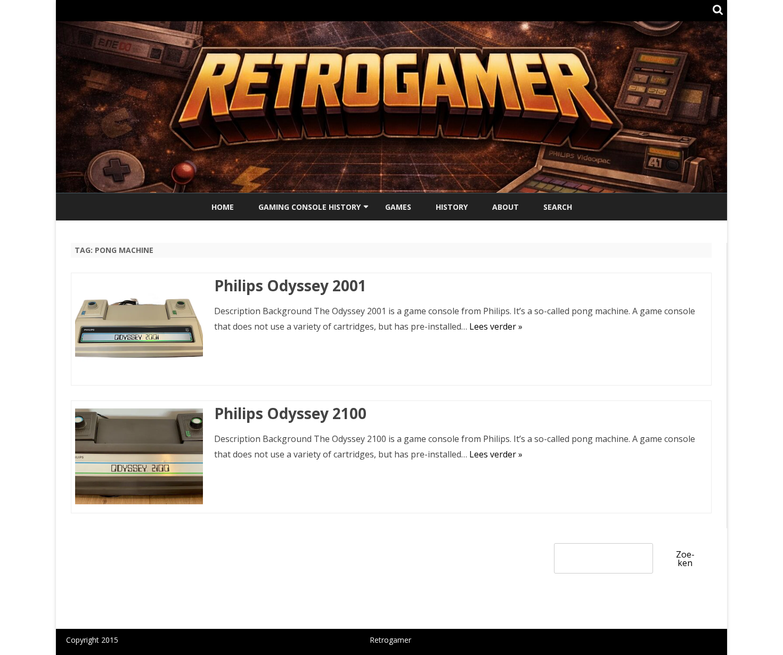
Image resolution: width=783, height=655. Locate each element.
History (452, 207)
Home (222, 207)
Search (557, 207)
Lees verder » (496, 326)
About (505, 207)
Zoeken (685, 558)
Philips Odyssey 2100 (290, 413)
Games (398, 207)
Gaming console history (309, 207)
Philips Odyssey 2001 (290, 285)
